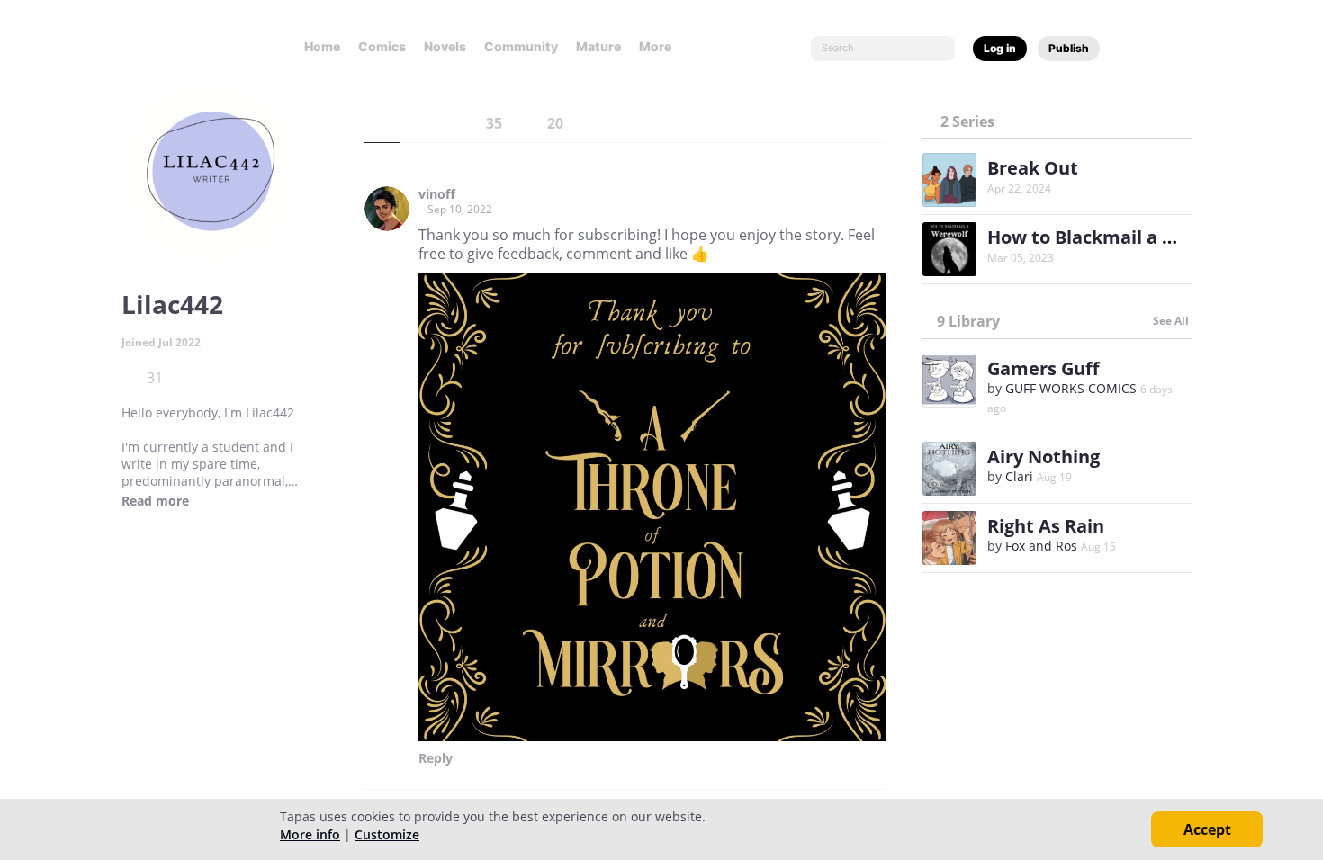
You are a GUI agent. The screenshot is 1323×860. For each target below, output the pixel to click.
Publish (1068, 48)
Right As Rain (1045, 526)
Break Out (1032, 168)
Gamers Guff (1043, 368)
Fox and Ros (1041, 545)
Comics (382, 46)
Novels (445, 46)
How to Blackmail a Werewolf (1117, 237)
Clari (1019, 476)
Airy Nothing (1043, 456)
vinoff (436, 194)
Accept (1207, 829)
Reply (435, 758)
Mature (598, 46)
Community (521, 46)
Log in (1000, 48)
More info (310, 834)
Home (322, 46)
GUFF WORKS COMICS (1071, 388)
